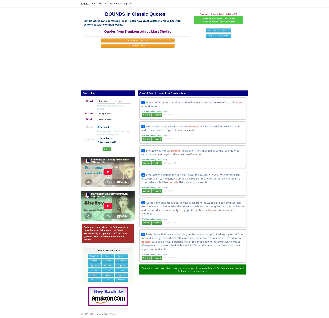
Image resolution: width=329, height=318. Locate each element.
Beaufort (108, 265)
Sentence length (107, 142)
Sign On (128, 3)
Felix (108, 270)
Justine (108, 260)
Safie (108, 256)
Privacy (108, 3)
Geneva (121, 260)
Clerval (94, 270)
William (94, 260)
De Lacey (121, 256)
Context (146, 115)
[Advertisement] (164, 72)
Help (101, 3)
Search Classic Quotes (218, 30)
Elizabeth (94, 256)
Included (104, 127)
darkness (122, 279)
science (94, 279)
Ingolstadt (94, 265)
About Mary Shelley (137, 46)
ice (108, 279)
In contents (105, 138)
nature (108, 275)
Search (107, 149)
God (94, 275)
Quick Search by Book (218, 36)
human (121, 275)
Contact (118, 3)
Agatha (121, 265)
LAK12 (85, 3)
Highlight (157, 115)
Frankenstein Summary (138, 40)
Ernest (121, 270)
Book (94, 3)
